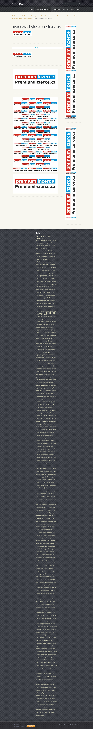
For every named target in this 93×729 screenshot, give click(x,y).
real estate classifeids (52, 385)
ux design (48, 624)
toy (37, 435)
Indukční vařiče (51, 482)
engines (38, 693)
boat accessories (40, 371)
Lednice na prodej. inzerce (41, 593)
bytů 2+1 (54, 491)
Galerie (78, 9)
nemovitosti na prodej (51, 349)
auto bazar (51, 471)
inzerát (51, 491)
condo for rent (42, 393)
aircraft (38, 354)
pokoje (39, 335)
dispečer (54, 637)
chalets (48, 327)
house (46, 399)
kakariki (46, 301)
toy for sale (45, 435)
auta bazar (41, 488)
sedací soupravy (52, 265)
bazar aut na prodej (46, 512)
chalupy (47, 250)
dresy (52, 298)
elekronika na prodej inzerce (41, 577)
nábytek (41, 264)
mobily (52, 267)
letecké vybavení (51, 358)
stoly (51, 493)
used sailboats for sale (40, 676)
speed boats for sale (40, 685)
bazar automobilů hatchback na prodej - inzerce (45, 505)
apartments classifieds (42, 648)
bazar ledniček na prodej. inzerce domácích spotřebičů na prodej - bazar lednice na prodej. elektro (46, 595)
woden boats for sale (44, 681)
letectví (49, 352)
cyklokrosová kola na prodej (48, 524)
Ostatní (37, 48)
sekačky (40, 276)
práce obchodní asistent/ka (44, 620)
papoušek (49, 272)
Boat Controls (48, 701)
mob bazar (53, 488)
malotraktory (44, 276)
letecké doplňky (52, 354)
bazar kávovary (52, 579)
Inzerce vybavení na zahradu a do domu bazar (41, 16)
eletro (40, 565)
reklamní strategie (43, 624)
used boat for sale (43, 365)
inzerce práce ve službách (45, 613)
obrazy (49, 278)
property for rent (39, 404)
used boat (53, 319)
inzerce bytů (48, 240)
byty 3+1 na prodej (51, 332)
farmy (45, 287)
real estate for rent (50, 402)
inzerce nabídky (42, 615)
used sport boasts (46, 698)
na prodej (52, 554)
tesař (53, 490)
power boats (43, 321)
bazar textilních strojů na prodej (47, 540)
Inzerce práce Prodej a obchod (47, 618)
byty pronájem (43, 460)
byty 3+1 (53, 284)
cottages (39, 421)
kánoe (44, 308)
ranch (47, 421)
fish (46, 377)
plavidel (38, 493)
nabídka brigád (53, 311)
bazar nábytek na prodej (44, 552)
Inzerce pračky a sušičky (41, 574)
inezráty (49, 488)
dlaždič (43, 275)
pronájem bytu (52, 283)
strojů (46, 546)
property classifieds (44, 405)
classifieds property (52, 645)
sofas (44, 324)
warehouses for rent (42, 412)
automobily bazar (43, 474)
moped (44, 659)
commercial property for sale (49, 407)
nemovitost (43, 248)
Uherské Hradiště (46, 449)
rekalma (38, 624)
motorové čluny (39, 259)
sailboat (51, 321)
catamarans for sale (41, 673)
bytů (43, 487)
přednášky (43, 490)
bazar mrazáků (39, 566)
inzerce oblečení (46, 261)
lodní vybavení (44, 493)
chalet (52, 416)
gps (39, 374)
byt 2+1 (41, 338)
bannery (50, 466)
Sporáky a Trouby (40, 482)
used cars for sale (41, 318)
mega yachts (39, 380)
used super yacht (44, 668)
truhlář (51, 490)
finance (51, 426)
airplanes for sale (49, 443)
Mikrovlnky (48, 480)
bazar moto (41, 516)
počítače (45, 267)
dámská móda (45, 262)
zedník (41, 275)
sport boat (50, 379)
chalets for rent (42, 418)
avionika (52, 352)
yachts (53, 369)
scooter (47, 659)
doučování (42, 311)
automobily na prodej (47, 499)
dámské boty (50, 303)
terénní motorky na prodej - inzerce (45, 515)
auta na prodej (50, 487)
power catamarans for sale (51, 668)
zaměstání (42, 485)
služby (38, 275)
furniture (38, 322)
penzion (38, 281)
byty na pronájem (49, 460)
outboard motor (47, 692)
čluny (43, 289)
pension (48, 424)
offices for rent (39, 410)
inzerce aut (48, 254)
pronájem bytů (46, 243)
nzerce (38, 518)
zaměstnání (39, 457)
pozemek (51, 286)
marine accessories (46, 704)
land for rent (39, 413)
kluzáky (43, 357)
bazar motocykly (42, 518)
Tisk (80, 724)
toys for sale (40, 435)
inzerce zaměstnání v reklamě (50, 623)
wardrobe (50, 324)
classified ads (42, 315)
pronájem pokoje (53, 335)
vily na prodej (50, 340)
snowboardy (39, 309)
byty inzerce (45, 242)
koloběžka (44, 532)
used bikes (38, 657)
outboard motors (53, 692)
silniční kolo (40, 272)
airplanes (44, 443)
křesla (49, 493)
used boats (48, 319)
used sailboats (52, 674)
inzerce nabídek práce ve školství (49, 601)
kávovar (42, 582)
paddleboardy (50, 476)
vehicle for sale (49, 660)
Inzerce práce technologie (41, 610)
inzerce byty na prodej (44, 469)
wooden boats (49, 369)
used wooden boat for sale (42, 695)
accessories (46, 329)
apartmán (41, 281)
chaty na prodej (52, 250)
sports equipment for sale (45, 440)
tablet (41, 446)
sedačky (41, 265)
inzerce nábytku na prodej (47, 551)
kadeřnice (52, 613)
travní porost (53, 496)
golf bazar (51, 306)
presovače (54, 577)
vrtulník (46, 355)
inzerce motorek (46, 256)
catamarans (40, 368)
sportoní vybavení (40, 529)
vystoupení (53, 273)
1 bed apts (52, 387)
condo (46, 393)
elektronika (41, 267)
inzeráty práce (52, 452)
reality (54, 245)
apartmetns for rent (49, 391)
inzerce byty (53, 240)
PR (40, 623)
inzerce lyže (47, 297)
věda (37, 618)
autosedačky (41, 306)
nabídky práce (50, 253)
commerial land (45, 687)
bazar (39, 238)
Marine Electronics (40, 704)
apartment (38, 316)
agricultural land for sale (52, 415)
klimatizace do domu (50, 573)
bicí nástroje (45, 278)
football (50, 437)
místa (47, 615)
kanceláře (47, 286)
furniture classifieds (42, 429)
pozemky (41, 250)
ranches (50, 421)
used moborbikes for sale (45, 657)
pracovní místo (39, 458)
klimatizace (41, 295)
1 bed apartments (51, 712)
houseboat (54, 368)
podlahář (46, 275)
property (46, 385)
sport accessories (43, 438)
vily (46, 341)
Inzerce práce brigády (45, 596)
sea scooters (39, 369)
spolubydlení (48, 446)
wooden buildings (41, 399)
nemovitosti (40, 247)
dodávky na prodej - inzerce (48, 510)
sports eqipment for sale (45, 437)
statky (47, 287)
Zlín (37, 449)
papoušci (43, 301)
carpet (38, 432)
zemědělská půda (40, 346)
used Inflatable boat (42, 690)
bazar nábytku (45, 264)
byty (52, 242)
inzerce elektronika (40, 590)
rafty (42, 308)
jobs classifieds (41, 715)
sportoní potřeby (51, 527)
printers (44, 446)
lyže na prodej (51, 297)
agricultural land (51, 413)
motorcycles (51, 318)
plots (41, 415)
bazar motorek (44, 463)
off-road (40, 660)
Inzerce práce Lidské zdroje (43, 638)
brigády (49, 311)
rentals (50, 382)
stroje (50, 275)
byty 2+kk (41, 332)
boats (44, 319)
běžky (43, 270)
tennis (55, 438)
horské (52, 521)
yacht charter (50, 371)
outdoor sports (44, 441)
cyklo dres (40, 300)
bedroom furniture (40, 324)
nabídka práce (46, 491)
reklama (54, 465)
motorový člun (49, 259)
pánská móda (50, 262)
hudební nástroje (39, 278)
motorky (52, 309)
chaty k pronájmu (39, 251)
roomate (41, 396)
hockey (48, 435)
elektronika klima (52, 571)
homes (45, 396)
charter (54, 371)
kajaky (39, 308)
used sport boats (46, 684)
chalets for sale (53, 418)
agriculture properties (50, 412)
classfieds (38, 446)
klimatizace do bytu (43, 573)
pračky (38, 295)
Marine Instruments (40, 707)
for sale (50, 405)
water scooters (43, 369)
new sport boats (52, 698)
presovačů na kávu (46, 579)
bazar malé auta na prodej (51, 501)
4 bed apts (46, 390)
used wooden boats (43, 693)
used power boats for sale (48, 671)
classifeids (54, 379)
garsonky (54, 329)
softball (48, 438)
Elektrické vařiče (46, 482)
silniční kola (50, 270)
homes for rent (49, 401)
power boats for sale (47, 665)
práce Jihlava (46, 643)
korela (49, 301)
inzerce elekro (46, 571)
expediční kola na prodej (42, 537)
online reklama (42, 468)
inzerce (41, 236)
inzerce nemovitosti (43, 349)
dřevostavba (43, 341)
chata (45, 281)
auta (45, 254)
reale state (54, 421)
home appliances (44, 327)
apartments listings (40, 687)
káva (40, 582)
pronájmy (45, 487)
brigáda (46, 311)
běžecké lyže (39, 270)
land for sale (43, 413)
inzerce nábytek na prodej (46, 554)
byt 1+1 (53, 330)
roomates (38, 396)
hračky (38, 306)
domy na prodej (41, 245)
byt (53, 242)
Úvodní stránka (62, 724)
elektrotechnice (49, 612)
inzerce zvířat (45, 272)
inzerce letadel (50, 357)
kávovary (54, 267)
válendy (44, 265)
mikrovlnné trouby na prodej (45, 563)
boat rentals (39, 379)
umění (40, 554)
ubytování (52, 278)
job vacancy (47, 426)
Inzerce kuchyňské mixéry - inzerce (50, 582)
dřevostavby (39, 341)
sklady (49, 341)
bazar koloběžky (39, 532)
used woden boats (52, 681)
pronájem (47, 283)
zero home (53, 687)
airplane (40, 354)
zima (40, 301)
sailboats (54, 321)
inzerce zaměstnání (42, 253)
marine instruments (42, 376)
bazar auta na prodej (40, 502)
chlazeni (38, 573)
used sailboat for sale (48, 676)
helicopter (52, 327)
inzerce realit (42, 240)
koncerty (47, 490)
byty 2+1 (38, 332)
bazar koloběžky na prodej (45, 526)
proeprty (48, 396)
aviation (42, 329)
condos (48, 315)
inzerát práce (47, 454)
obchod (51, 620)
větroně (40, 357)
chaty (45, 250)
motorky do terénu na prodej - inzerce (46, 513)
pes (52, 272)
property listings (53, 685)
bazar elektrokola (49, 532)
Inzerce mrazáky (44, 565)
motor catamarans (40, 670)
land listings (48, 685)
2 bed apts (49, 388)
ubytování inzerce (47, 279)
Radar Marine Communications (43, 706)
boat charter (45, 371)
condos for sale (39, 651)
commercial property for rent (46, 410)
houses (42, 316)
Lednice (50, 479)
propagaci (43, 623)
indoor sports (52, 440)
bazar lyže (42, 297)
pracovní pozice (48, 485)
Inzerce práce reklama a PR (43, 621)
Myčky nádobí (53, 480)
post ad (50, 643)
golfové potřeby (48, 295)
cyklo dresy (44, 300)
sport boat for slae (40, 698)
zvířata (42, 273)
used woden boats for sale (41, 682)
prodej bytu (50, 465)
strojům (38, 549)
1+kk (45, 330)
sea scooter (41, 382)
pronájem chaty (45, 251)
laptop (38, 292)
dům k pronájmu (43, 286)
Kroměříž (50, 449)
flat (55, 687)
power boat (48, 321)
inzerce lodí (51, 256)
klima (55, 573)
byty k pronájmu (40, 243)
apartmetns (38, 654)
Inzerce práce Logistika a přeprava (48, 635)
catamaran (48, 380)
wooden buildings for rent (42, 402)
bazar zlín (48, 451)
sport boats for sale (49, 682)
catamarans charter (40, 674)
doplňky (50, 289)
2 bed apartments (49, 648)
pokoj (42, 335)
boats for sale (39, 362)
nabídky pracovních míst (41, 454)
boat (42, 319)
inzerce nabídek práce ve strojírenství (47, 626)
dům (50, 243)
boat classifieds (47, 374)
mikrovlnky (38, 563)
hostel (41, 352)
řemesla (52, 301)
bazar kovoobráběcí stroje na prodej (46, 549)
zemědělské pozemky (45, 496)
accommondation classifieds (41, 424)
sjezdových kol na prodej (49, 518)
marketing (38, 427)
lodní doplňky (41, 491)
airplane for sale (39, 443)
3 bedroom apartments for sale (45, 709)
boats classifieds (50, 377)
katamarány (38, 460)
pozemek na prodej (50, 344)
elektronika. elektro (40, 587)
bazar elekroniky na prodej (48, 560)
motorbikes (47, 318)
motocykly (41, 256)
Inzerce (38, 349)
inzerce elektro (39, 479)
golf (44, 295)
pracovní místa (53, 457)
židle (53, 493)
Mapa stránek (70, 724)
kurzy (47, 273)
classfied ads (39, 441)
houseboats (49, 368)
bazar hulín (42, 452)
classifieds (49, 312)
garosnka (43, 283)
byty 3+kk (38, 643)
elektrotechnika (48, 610)
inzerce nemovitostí (47, 238)
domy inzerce (46, 452)
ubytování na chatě (49, 281)
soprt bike (41, 659)
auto (42, 254)
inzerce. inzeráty (44, 607)
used (42, 696)
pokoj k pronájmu (46, 335)
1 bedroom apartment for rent (47, 651)
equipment (38, 440)
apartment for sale (40, 387)
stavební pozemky (53, 343)
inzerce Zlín (40, 449)
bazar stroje (49, 538)
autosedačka (46, 306)
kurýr (37, 638)
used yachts (43, 366)
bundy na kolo (48, 298)
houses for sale (53, 396)
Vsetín (41, 451)
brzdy (39, 360)
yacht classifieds (48, 376)
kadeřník (38, 615)
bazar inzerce (48, 309)
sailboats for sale (46, 674)
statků (40, 640)
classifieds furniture (49, 429)
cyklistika (49, 521)
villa (37, 399)
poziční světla (43, 360)
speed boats (52, 684)
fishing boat (49, 365)
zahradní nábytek (50, 276)
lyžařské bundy (49, 300)
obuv (48, 479)
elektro (38, 267)
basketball (51, 438)
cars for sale (45, 660)
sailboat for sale (46, 707)
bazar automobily (50, 474)
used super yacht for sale (41, 701)
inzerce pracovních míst (45, 457)
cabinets (47, 324)
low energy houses (51, 399)
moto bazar (45, 488)
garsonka (50, 329)
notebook (41, 292)
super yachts (43, 380)
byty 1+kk (42, 643)
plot (47, 413)
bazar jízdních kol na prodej (41, 535)
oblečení (41, 261)
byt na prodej (49, 330)
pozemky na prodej (40, 287)
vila (43, 352)
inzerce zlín (44, 451)
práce (50, 251)
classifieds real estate (45, 654)
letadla (46, 352)
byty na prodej (39, 330)
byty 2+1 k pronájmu (47, 284)
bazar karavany (46, 502)
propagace (38, 466)
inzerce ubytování (40, 279)
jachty (41, 493)
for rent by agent (42, 649)
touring (50, 659)
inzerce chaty (46, 465)
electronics (41, 445)
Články (72, 9)
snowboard (43, 309)
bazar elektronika (52, 477)
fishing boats (54, 365)
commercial (38, 366)
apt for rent (43, 391)
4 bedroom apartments (52, 390)
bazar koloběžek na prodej (43, 527)
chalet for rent (48, 418)
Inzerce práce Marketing (46, 629)
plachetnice (45, 259)
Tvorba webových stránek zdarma (19, 726)
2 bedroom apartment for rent (50, 649)
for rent (44, 394)
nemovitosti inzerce (40, 465)
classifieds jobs (42, 427)
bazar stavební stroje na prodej (47, 541)
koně (47, 308)
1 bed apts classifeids (43, 712)
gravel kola (41, 524)
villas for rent (45, 401)
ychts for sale (52, 696)
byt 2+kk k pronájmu (46, 338)
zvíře (44, 273)
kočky (39, 273)
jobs (37, 313)
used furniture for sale (50, 432)
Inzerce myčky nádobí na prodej (50, 557)
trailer (55, 377)
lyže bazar (38, 297)
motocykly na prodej (52, 516)
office (53, 410)
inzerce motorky (46, 516)
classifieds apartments (44, 645)
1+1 (43, 330)
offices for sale (42, 407)
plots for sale (45, 415)
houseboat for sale (51, 695)
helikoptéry (38, 355)
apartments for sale (46, 387)
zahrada (43, 303)
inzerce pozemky (39, 242)
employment (41, 313)
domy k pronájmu (48, 245)
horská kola (53, 295)
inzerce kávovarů (39, 579)
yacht (49, 363)
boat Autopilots (51, 706)
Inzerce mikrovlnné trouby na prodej (49, 562)
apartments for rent (51, 393)
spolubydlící (53, 446)
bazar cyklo (45, 521)
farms (43, 421)
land (55, 412)
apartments (53, 315)
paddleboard (39, 477)
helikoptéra (50, 355)
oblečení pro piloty (51, 360)
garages (38, 418)
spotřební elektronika (46, 292)
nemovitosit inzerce (50, 463)
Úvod (31, 9)
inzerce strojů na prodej (40, 546)
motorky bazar (39, 490)
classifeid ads (51, 427)
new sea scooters (50, 690)
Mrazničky (38, 480)
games (49, 441)
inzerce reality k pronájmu (46, 640)
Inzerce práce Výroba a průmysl (46, 632)
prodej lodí (46, 289)
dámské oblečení (39, 262)
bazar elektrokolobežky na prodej (48, 529)
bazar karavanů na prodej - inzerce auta (49, 504)
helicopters (38, 329)
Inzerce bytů (39, 496)
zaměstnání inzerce (45, 471)
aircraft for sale (53, 441)
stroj (52, 275)
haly (51, 341)
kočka (55, 272)
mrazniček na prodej (45, 566)
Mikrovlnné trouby (43, 480)
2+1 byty (45, 332)
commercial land (39, 416)
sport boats (38, 321)
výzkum (40, 618)
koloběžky (38, 485)
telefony (52, 292)
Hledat (79, 4)
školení (49, 273)
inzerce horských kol (45, 523)
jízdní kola (46, 270)
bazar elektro (44, 479)
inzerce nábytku (52, 264)
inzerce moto (52, 454)
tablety (49, 267)
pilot (47, 360)
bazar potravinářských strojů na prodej (48, 548)
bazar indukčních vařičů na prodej (48, 588)
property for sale (46, 404)
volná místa (51, 638)
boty (46, 303)
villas (45, 316)
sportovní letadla (45, 354)
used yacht (45, 368)
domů (40, 303)
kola (37, 360)
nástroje (54, 276)
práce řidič (51, 637)
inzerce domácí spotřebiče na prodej (49, 576)
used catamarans (47, 696)
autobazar (52, 254)
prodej (38, 298)
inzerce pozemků (46, 346)
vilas (50, 687)
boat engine (42, 692)
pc (48, 290)
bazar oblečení (52, 261)
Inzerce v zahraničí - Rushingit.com (60, 9)
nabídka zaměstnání (45, 477)
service (47, 427)
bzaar (49, 607)
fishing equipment (42, 377)
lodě (41, 289)
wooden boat (45, 382)
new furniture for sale (42, 432)
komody (38, 265)
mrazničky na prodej (51, 565)
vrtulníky (42, 355)
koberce (47, 265)
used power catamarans (47, 670)
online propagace (44, 466)
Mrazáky (54, 479)
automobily (38, 311)
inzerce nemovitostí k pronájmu (50, 468)
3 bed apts (53, 388)
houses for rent (39, 401)
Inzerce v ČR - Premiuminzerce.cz (42, 9)
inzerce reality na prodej (44, 476)
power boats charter (44, 379)
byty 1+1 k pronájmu (40, 284)
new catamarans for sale (48, 679)
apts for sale (45, 388)
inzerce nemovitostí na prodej (45, 343)
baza (42, 499)
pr (47, 466)
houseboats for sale (40, 665)
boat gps (41, 374)
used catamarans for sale (50, 673)
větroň (47, 357)
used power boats (40, 363)
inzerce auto (50, 507)
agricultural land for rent (46, 416)
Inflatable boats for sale (48, 662)
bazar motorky (39, 463)
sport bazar (38, 469)
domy (49, 242)
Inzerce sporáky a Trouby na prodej (49, 590)
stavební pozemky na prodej (41, 344)
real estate (41, 385)
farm (45, 421)
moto (37, 256)
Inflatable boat (41, 662)
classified (54, 426)
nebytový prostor (48, 248)
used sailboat (45, 363)
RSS (76, 724)
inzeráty (48, 237)
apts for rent (39, 391)
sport (43, 268)
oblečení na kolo (42, 298)
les (49, 496)
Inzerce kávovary (49, 577)
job (43, 426)
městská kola (48, 535)
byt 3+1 (52, 338)
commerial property (52, 654)
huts (45, 685)
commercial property (50, 316)
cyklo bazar (41, 521)
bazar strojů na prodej (42, 538)
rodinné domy (45, 340)
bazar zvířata (50, 308)
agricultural (38, 415)
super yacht (48, 366)
